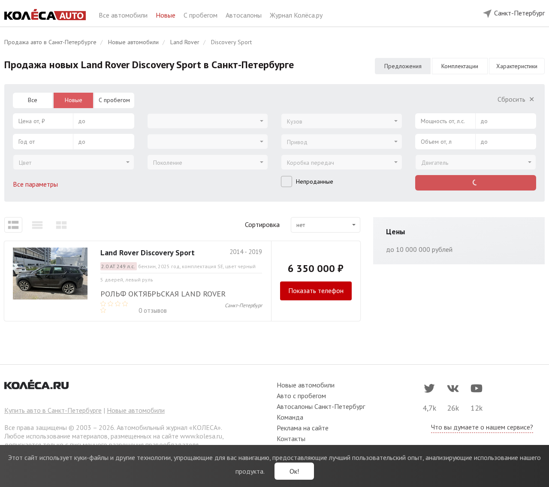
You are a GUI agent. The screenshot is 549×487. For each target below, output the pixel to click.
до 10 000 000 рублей (419, 249)
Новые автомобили (136, 410)
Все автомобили (124, 15)
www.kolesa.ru (201, 436)
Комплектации (459, 66)
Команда (290, 417)
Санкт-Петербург (243, 305)
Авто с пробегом (301, 395)
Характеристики (516, 66)
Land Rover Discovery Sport (147, 252)
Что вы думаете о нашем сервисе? (482, 427)
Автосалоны (244, 15)
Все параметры (36, 184)
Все (32, 100)
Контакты (291, 438)
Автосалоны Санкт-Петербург (321, 406)
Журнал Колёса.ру (296, 15)
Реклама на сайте (303, 427)
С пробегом (201, 15)
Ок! (294, 471)
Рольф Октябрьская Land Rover (163, 294)
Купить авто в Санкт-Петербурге (53, 410)
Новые (166, 15)
